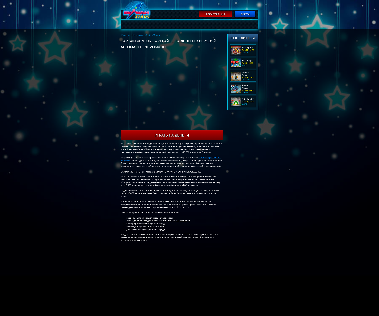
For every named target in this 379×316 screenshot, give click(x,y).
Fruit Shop (247, 60)
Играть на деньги (172, 135)
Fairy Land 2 (248, 99)
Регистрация (215, 14)
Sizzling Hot (247, 47)
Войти (245, 14)
